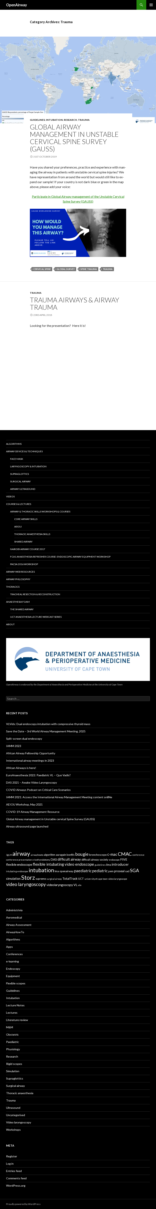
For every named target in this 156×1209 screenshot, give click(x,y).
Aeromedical (14, 917)
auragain (61, 854)
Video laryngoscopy (18, 1122)
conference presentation (19, 859)
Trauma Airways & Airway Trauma (74, 303)
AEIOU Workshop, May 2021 (24, 804)
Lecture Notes (15, 1005)
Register (11, 1156)
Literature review (17, 1020)
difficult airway (69, 859)
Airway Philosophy (18, 579)
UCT (81, 878)
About (10, 624)
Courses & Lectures (18, 504)
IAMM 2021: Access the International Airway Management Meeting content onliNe (59, 797)
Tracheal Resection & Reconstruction (35, 594)
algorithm (49, 854)
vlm (79, 885)
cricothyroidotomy (41, 859)
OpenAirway (16, 5)
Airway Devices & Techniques (24, 451)
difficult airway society (94, 859)
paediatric (83, 870)
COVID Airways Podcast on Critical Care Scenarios (38, 790)
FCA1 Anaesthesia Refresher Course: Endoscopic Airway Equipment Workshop (60, 556)
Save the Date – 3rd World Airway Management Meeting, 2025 (46, 731)
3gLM (9, 854)
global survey (65, 269)
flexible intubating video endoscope (63, 864)
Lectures (11, 1012)
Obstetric (12, 1034)
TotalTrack (70, 878)
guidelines (100, 864)
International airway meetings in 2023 (30, 760)
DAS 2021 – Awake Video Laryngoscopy (31, 782)
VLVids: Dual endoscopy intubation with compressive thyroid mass (48, 724)
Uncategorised (15, 1115)
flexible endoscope (19, 864)
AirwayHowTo (15, 932)
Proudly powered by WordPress (23, 1204)
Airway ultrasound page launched (27, 826)
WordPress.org (15, 1185)
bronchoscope (98, 854)
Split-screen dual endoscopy (24, 738)
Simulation (12, 1071)
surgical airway (54, 878)
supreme (41, 878)
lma (57, 871)
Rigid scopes (14, 1063)
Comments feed (16, 1178)
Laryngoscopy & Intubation (28, 466)
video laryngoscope (117, 878)
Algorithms (14, 443)
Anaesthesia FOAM (18, 601)
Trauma (84, 119)
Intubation (54, 119)
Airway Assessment (18, 924)
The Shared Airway (22, 609)
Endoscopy (13, 968)
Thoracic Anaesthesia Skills (32, 534)
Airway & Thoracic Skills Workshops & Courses (40, 511)
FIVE (123, 859)
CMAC (125, 854)
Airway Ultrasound (22, 488)
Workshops (13, 1129)
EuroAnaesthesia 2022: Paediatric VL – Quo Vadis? (38, 775)
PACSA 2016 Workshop (24, 564)
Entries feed (14, 1171)
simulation (13, 878)
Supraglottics (19, 473)
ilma (108, 864)
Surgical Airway (20, 481)
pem (111, 871)
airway (21, 853)
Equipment (13, 976)
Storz (28, 877)
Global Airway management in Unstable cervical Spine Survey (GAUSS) (74, 138)
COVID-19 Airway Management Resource (33, 811)
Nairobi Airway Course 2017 (27, 549)
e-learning (12, 961)
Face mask (16, 458)
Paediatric (12, 1042)
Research (70, 119)
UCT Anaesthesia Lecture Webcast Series (36, 616)
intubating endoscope (17, 871)
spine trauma (88, 269)
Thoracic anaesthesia (19, 1093)
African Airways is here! (21, 768)
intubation (41, 870)
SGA (134, 870)
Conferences (14, 954)
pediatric (100, 870)
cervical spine (42, 269)
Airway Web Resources (20, 571)
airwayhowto (37, 854)
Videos (10, 496)
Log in (10, 1163)
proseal (119, 871)
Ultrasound (13, 1107)
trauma (108, 269)
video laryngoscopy (26, 884)
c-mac (112, 854)
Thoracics (13, 586)
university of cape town (96, 878)
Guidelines (37, 119)
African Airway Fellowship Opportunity (30, 753)
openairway (67, 871)
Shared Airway (23, 541)
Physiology (13, 1049)
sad (127, 871)
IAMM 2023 (13, 746)
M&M (9, 1027)
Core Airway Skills (25, 519)
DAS (54, 859)
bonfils (71, 854)
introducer (120, 864)
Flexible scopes (15, 983)
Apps (9, 946)
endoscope (114, 859)
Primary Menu (151, 5)
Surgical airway (15, 1085)
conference (138, 854)
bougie (82, 854)
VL (75, 885)
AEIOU (18, 526)
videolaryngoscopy (60, 885)
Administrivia (14, 910)
